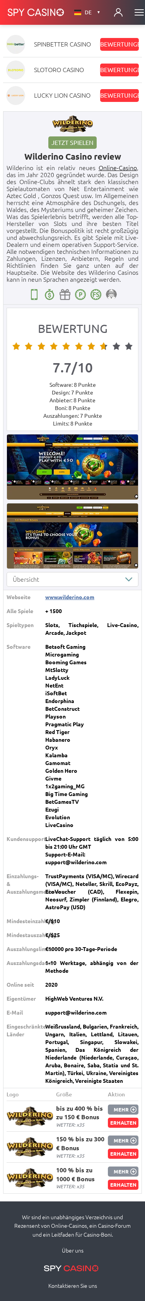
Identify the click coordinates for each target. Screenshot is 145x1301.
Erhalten (123, 1122)
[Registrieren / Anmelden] (118, 12)
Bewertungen (119, 44)
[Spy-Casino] (36, 12)
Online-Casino (118, 167)
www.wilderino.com (69, 597)
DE (93, 12)
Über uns (73, 1251)
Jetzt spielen (72, 142)
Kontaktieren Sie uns (72, 1286)
